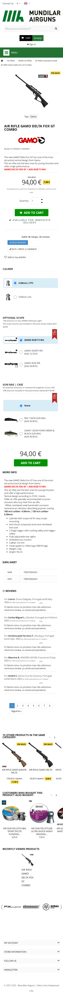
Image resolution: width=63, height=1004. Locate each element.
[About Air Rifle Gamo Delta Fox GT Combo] (28, 860)
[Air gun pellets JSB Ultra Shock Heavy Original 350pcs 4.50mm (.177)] (42, 813)
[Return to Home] (2, 61)
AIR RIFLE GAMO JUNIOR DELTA (14, 771)
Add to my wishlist (17, 257)
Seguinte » (16, 711)
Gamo (33, 116)
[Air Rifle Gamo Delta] (40, 755)
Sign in (32, 44)
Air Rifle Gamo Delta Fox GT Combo (27, 877)
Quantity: (24, 200)
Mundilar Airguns (26, 985)
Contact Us (8, 3)
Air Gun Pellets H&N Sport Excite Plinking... (14, 831)
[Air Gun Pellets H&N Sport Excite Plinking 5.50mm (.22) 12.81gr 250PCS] (14, 813)
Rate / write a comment (24, 249)
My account (11, 942)
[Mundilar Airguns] (31, 16)
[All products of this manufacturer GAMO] (31, 140)
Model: (7, 148)
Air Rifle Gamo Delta (40, 769)
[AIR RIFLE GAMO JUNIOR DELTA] (14, 755)
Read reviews (18, 242)
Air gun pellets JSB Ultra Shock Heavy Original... (42, 831)
